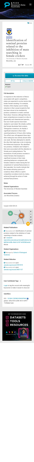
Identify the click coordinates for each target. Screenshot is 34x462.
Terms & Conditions (12, 361)
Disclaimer (9, 351)
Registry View (10, 358)
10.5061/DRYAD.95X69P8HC (17, 298)
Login (5, 285)
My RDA (8, 346)
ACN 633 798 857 (6, 369)
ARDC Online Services (13, 355)
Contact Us (9, 349)
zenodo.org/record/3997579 (13, 265)
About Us (9, 344)
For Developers (11, 353)
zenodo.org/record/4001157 (13, 269)
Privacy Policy (10, 363)
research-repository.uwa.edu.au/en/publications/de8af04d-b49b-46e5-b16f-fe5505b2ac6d (17, 240)
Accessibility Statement (14, 366)
